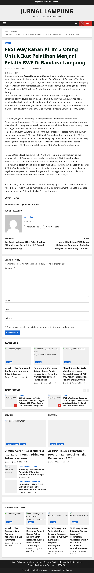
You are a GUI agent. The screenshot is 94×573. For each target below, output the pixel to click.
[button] (4, 23)
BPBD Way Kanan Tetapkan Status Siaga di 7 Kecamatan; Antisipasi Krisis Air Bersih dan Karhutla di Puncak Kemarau (54, 401)
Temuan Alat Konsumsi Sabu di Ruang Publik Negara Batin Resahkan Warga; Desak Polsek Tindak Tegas (46, 374)
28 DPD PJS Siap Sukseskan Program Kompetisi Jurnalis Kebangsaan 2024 (67, 454)
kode (69, 562)
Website (8, 318)
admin (9, 68)
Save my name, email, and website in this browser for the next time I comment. (41, 327)
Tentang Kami (50, 562)
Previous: (25, 243)
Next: (72, 243)
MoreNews (55, 570)
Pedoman (61, 562)
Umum (7, 43)
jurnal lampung (47, 11)
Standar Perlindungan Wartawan (42, 565)
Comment (10, 268)
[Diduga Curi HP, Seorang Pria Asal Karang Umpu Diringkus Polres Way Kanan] (25, 433)
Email (8, 309)
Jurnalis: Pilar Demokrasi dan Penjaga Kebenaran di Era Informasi (17, 371)
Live (88, 23)
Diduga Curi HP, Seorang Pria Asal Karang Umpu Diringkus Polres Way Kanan (24, 454)
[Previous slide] (84, 390)
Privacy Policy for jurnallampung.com (26, 562)
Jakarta (53, 444)
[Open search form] (76, 23)
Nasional (60, 444)
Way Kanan (36, 481)
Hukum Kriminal (12, 444)
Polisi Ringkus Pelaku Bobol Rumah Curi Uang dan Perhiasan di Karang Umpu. (11, 471)
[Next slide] (88, 390)
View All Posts (52, 226)
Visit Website (32, 226)
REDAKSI (61, 565)
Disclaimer (77, 562)
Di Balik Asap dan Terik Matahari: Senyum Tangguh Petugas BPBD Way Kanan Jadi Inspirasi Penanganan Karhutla (75, 374)
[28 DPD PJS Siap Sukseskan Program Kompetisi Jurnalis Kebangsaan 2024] (68, 433)
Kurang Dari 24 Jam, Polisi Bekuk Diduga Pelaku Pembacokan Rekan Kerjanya (11, 486)
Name (8, 300)
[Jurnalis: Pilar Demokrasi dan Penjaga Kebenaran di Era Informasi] (18, 356)
